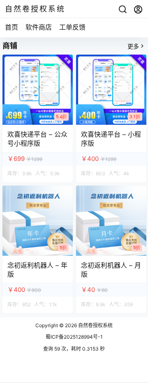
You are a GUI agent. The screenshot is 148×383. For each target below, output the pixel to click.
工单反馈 (72, 27)
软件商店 (38, 27)
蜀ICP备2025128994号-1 (74, 337)
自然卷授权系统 (95, 325)
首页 (11, 27)
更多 (133, 46)
